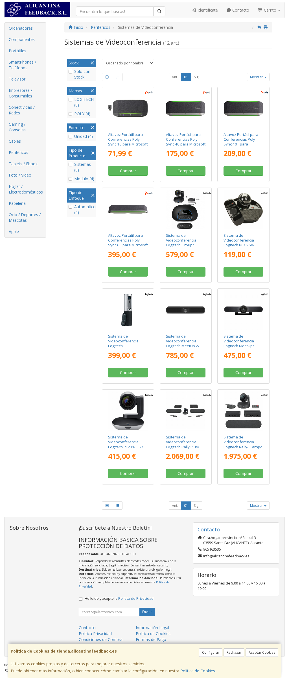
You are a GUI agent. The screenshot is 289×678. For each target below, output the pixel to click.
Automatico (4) (84, 209)
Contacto (240, 10)
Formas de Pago (151, 639)
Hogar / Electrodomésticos (26, 189)
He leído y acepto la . (119, 598)
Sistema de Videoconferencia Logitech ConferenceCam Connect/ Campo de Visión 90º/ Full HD (125, 348)
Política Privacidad (95, 633)
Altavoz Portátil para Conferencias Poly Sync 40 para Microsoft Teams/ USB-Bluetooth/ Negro (185, 144)
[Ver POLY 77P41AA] (128, 209)
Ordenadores (21, 28)
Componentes (22, 39)
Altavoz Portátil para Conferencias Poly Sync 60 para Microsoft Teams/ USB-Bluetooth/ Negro (128, 245)
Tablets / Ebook (23, 163)
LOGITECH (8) (84, 102)
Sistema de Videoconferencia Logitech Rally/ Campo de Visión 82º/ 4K (243, 444)
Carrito (270, 10)
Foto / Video (20, 175)
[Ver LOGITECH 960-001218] (243, 411)
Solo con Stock (82, 74)
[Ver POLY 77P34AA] (128, 108)
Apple (14, 231)
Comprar (128, 170)
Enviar (147, 611)
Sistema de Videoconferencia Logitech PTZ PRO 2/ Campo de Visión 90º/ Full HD (127, 446)
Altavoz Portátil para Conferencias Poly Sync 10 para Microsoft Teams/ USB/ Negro (128, 142)
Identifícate (207, 10)
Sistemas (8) (82, 167)
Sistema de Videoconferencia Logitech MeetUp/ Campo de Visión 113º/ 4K (239, 346)
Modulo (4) (84, 178)
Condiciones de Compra (100, 639)
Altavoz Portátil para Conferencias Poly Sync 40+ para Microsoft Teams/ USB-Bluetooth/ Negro (243, 144)
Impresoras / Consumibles (20, 93)
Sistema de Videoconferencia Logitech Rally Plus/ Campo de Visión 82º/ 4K (184, 446)
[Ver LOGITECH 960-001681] (185, 310)
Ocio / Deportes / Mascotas (25, 217)
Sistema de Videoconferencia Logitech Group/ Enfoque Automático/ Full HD (184, 245)
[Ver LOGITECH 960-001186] (128, 411)
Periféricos (18, 152)
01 (186, 77)
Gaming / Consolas (17, 126)
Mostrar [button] (257, 77)
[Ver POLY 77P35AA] (185, 108)
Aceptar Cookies (262, 652)
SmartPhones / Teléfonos (22, 64)
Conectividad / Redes (22, 110)
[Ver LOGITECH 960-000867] (243, 209)
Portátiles (17, 50)
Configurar (210, 652)
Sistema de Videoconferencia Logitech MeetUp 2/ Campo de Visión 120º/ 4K (183, 346)
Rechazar (234, 652)
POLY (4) (82, 113)
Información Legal (152, 627)
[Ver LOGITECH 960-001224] (185, 411)
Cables (15, 141)
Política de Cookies (197, 670)
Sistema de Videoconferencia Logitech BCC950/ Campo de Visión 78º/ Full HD (242, 245)
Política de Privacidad (136, 598)
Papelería (17, 203)
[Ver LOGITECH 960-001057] (185, 209)
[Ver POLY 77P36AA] (243, 108)
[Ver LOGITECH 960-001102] (243, 310)
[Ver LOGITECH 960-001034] (128, 310)
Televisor (17, 79)
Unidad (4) (83, 136)
